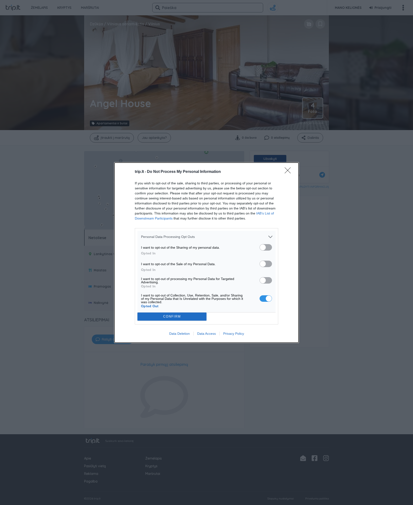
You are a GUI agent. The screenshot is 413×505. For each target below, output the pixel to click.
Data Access (206, 333)
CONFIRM (172, 316)
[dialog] (206, 253)
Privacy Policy (233, 333)
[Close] (289, 171)
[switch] (266, 247)
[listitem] (206, 236)
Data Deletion (179, 333)
